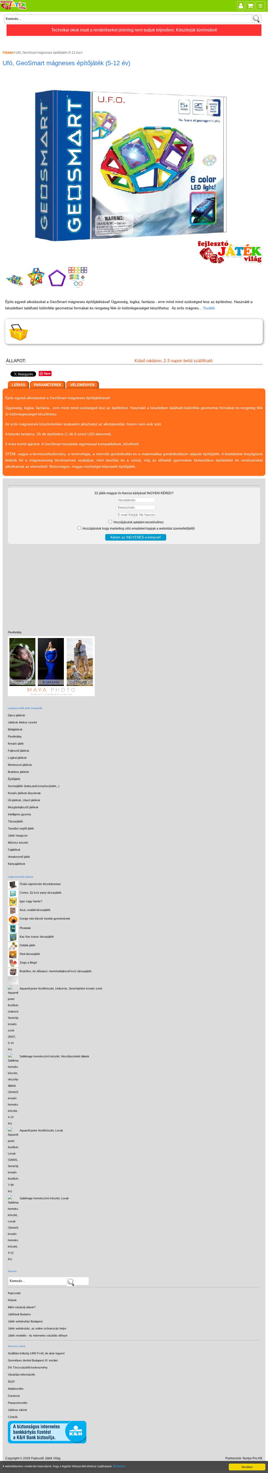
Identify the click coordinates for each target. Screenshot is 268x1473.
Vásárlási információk (21, 1374)
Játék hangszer (18, 835)
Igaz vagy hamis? (31, 901)
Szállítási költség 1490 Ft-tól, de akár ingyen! (36, 1353)
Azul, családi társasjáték (35, 909)
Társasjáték (15, 821)
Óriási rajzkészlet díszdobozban (40, 884)
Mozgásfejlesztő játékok (23, 807)
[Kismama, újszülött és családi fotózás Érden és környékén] (51, 695)
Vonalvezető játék (19, 856)
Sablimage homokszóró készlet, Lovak (44, 1198)
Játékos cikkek (17, 1409)
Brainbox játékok (18, 771)
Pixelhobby (15, 632)
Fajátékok (14, 849)
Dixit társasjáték (30, 953)
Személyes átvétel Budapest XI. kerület (33, 1360)
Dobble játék (27, 945)
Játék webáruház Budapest (25, 1321)
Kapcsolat (14, 1293)
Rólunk (12, 1300)
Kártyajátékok (16, 863)
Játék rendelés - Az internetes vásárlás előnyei (37, 1335)
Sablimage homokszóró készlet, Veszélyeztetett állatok (54, 1056)
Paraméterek (48, 385)
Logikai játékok (17, 757)
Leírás (18, 385)
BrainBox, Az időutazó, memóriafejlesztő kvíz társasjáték (56, 971)
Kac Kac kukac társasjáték (37, 936)
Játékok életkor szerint (22, 722)
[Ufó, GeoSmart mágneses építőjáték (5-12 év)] (134, 263)
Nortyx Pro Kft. (253, 1458)
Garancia (14, 1395)
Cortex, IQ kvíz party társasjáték (41, 892)
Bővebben (119, 1466)
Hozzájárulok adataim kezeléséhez (138, 522)
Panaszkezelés (17, 1402)
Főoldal (8, 52)
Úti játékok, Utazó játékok (24, 800)
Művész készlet (18, 842)
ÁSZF (11, 1381)
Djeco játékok (16, 715)
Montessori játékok (20, 764)
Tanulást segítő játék (21, 828)
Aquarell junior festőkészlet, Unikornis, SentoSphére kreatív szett (61, 988)
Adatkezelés (16, 1388)
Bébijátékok (15, 729)
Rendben (247, 1467)
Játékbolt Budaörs (19, 1314)
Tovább (209, 308)
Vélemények (82, 385)
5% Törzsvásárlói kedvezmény (28, 1367)
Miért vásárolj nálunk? (22, 1307)
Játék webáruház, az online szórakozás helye (37, 1328)
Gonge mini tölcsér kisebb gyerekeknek (45, 918)
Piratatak (25, 928)
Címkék (13, 1417)
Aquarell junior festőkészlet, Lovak (41, 1130)
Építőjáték (14, 779)
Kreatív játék (16, 743)
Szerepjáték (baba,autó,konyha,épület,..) (33, 786)
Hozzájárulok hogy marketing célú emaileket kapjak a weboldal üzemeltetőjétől (138, 528)
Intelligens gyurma (19, 814)
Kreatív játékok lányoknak (24, 793)
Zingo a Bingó (28, 962)
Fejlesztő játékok (18, 750)
